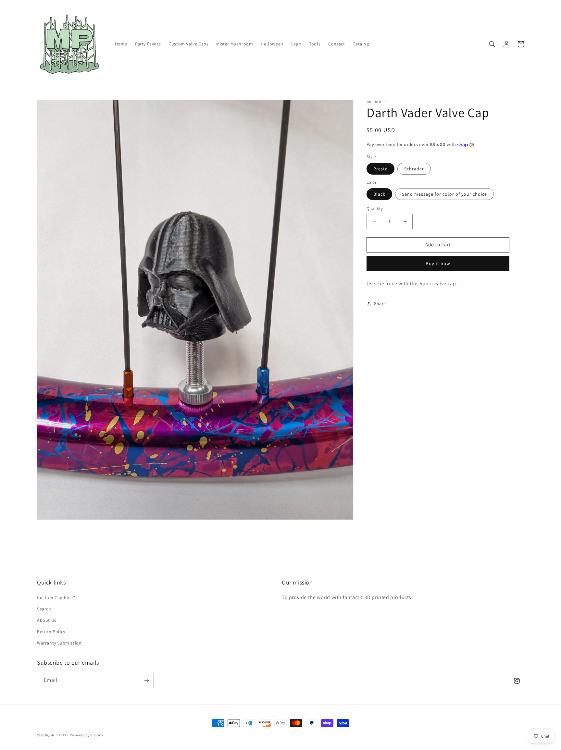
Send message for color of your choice (444, 194)
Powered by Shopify (86, 735)
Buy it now (438, 263)
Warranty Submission (59, 643)
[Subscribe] (146, 680)
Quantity (375, 208)
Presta (380, 169)
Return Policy (51, 631)
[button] (492, 44)
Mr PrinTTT (59, 735)
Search (44, 609)
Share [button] (380, 303)
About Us (46, 620)
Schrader (414, 169)
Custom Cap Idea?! (57, 597)
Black (379, 194)
